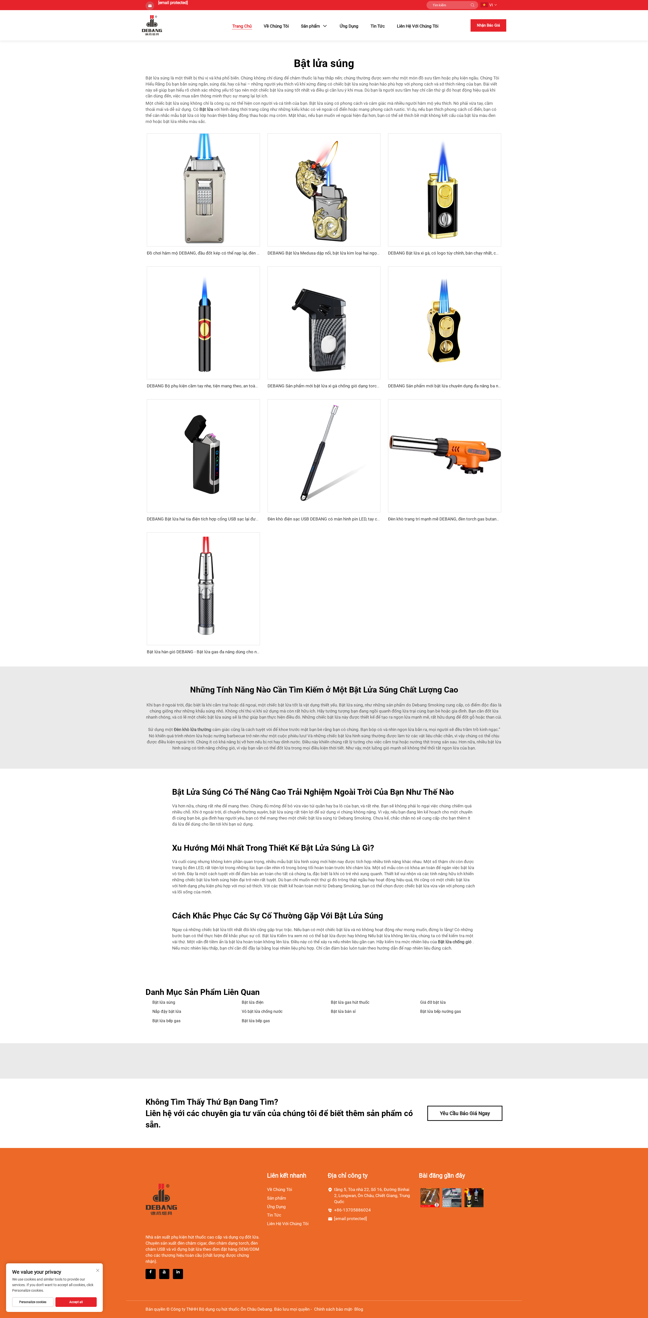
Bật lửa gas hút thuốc (350, 1002)
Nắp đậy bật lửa (166, 1011)
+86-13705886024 (352, 1209)
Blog (358, 1309)
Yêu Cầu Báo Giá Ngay (465, 1113)
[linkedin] (178, 1274)
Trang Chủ (242, 26)
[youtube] (164, 1274)
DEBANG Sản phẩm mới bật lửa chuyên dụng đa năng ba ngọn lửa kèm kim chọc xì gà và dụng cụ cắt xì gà (488, 385)
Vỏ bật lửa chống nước (262, 1011)
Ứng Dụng (349, 26)
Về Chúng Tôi (276, 26)
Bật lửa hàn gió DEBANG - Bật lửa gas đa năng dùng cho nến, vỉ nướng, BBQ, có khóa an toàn (234, 651)
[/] (161, 1199)
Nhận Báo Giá (488, 25)
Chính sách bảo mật (333, 1309)
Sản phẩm (310, 26)
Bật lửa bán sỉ (343, 1011)
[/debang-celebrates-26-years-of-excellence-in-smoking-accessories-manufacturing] (451, 1197)
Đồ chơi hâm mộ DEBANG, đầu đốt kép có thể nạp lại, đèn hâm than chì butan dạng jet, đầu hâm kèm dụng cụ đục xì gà (259, 253)
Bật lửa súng (163, 1002)
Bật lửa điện (253, 1002)
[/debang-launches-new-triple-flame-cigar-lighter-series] (473, 1197)
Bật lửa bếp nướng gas (440, 1011)
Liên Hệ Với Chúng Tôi (417, 26)
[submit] (472, 5)
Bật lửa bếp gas (166, 1020)
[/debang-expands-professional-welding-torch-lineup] (429, 1197)
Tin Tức (378, 26)
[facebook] (151, 1274)
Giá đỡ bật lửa (433, 1002)
